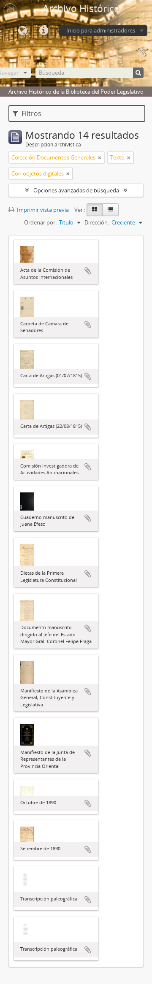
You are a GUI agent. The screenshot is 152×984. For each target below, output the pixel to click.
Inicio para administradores (100, 30)
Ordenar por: (40, 222)
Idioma (22, 30)
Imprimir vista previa (42, 210)
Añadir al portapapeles (88, 271)
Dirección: (96, 222)
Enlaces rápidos (43, 30)
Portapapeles (141, 51)
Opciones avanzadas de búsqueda (76, 190)
